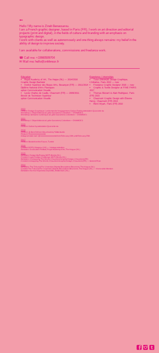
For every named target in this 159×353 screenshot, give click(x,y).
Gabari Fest (75, 111)
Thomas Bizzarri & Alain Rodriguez (110, 92)
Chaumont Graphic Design (106, 98)
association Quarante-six (93, 111)
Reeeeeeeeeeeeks (37, 134)
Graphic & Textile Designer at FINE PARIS (114, 87)
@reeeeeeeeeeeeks (47, 136)
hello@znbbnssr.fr (46, 61)
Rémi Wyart (99, 103)
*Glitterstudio (59, 132)
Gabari (32, 126)
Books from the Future (38, 142)
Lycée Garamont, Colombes (58, 113)
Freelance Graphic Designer (107, 84)
